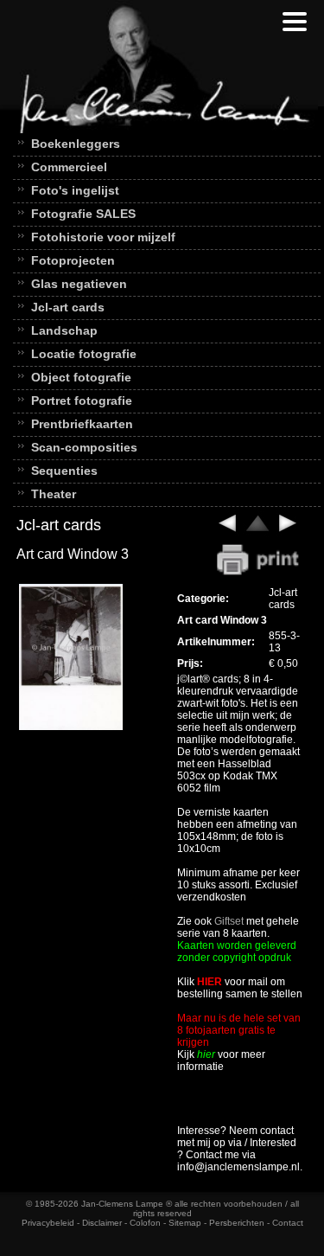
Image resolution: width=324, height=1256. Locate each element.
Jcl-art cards (68, 307)
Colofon (145, 1222)
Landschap (64, 330)
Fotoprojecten (73, 260)
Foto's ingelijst (75, 190)
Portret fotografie (81, 400)
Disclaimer (102, 1222)
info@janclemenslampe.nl (238, 1167)
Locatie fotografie (84, 354)
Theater (53, 494)
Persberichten (236, 1222)
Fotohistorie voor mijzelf (103, 237)
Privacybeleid (48, 1222)
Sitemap (184, 1222)
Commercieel (69, 167)
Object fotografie (81, 377)
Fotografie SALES (83, 214)
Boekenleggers (75, 144)
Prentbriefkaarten (82, 424)
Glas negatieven (79, 284)
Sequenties (64, 470)
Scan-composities (84, 447)
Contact (287, 1222)
